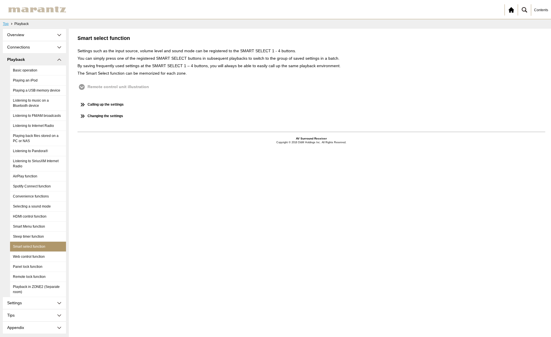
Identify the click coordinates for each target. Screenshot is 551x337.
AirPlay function (25, 176)
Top (6, 24)
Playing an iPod (25, 80)
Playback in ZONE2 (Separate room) (36, 289)
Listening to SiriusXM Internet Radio (36, 163)
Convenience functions (31, 196)
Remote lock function (29, 277)
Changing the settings (105, 116)
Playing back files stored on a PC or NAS (36, 138)
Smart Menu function (29, 226)
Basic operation (25, 70)
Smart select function (29, 247)
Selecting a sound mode (32, 206)
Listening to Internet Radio (33, 126)
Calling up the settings (106, 104)
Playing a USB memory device (36, 90)
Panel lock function (27, 267)
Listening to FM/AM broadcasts (37, 116)
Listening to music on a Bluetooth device (31, 103)
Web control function (29, 257)
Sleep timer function (28, 237)
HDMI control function (29, 216)
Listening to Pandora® (30, 151)
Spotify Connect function (32, 186)
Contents (541, 10)
